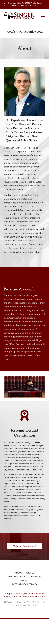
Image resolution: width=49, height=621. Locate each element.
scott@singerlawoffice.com (25, 31)
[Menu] (41, 15)
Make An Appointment (24, 545)
